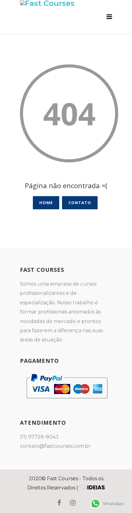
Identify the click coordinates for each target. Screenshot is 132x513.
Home (46, 202)
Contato (79, 202)
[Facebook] (59, 503)
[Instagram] (73, 503)
